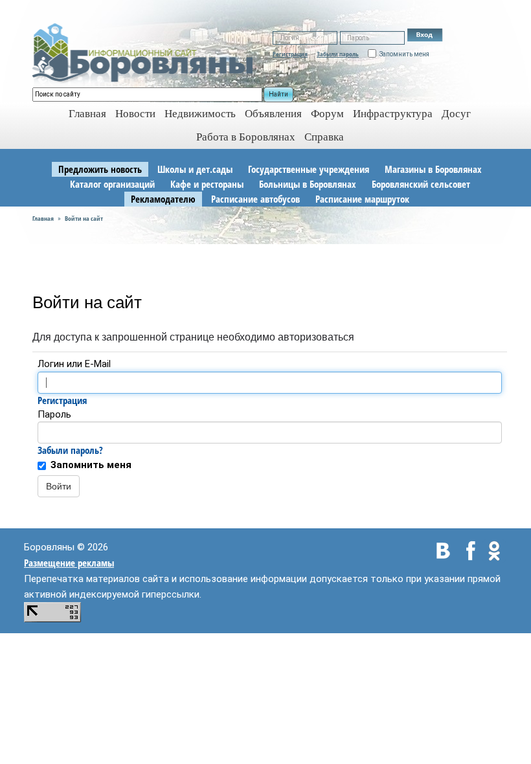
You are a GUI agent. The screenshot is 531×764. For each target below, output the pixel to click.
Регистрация (290, 53)
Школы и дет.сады (194, 169)
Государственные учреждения (308, 169)
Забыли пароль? (70, 450)
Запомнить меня (91, 465)
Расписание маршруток (362, 198)
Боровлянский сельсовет (421, 183)
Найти (278, 94)
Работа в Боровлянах (245, 137)
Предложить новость (100, 169)
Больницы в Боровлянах (307, 183)
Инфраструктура (393, 113)
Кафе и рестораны (206, 183)
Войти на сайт (84, 218)
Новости (135, 113)
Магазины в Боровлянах (433, 169)
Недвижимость (200, 113)
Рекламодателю (163, 198)
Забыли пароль (338, 53)
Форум (327, 113)
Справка (324, 137)
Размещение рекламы (69, 562)
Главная (43, 218)
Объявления (273, 113)
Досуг (456, 113)
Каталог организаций (112, 183)
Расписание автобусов (255, 198)
